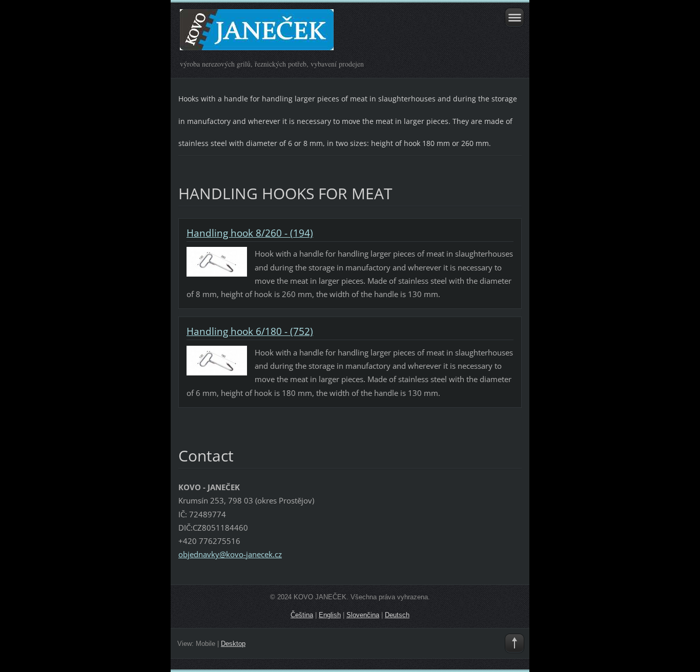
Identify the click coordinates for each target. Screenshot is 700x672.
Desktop (233, 643)
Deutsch (397, 615)
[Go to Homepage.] (316, 34)
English (330, 615)
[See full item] (217, 261)
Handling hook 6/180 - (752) (250, 331)
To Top (514, 643)
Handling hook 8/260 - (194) (250, 233)
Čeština (302, 615)
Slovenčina (362, 615)
